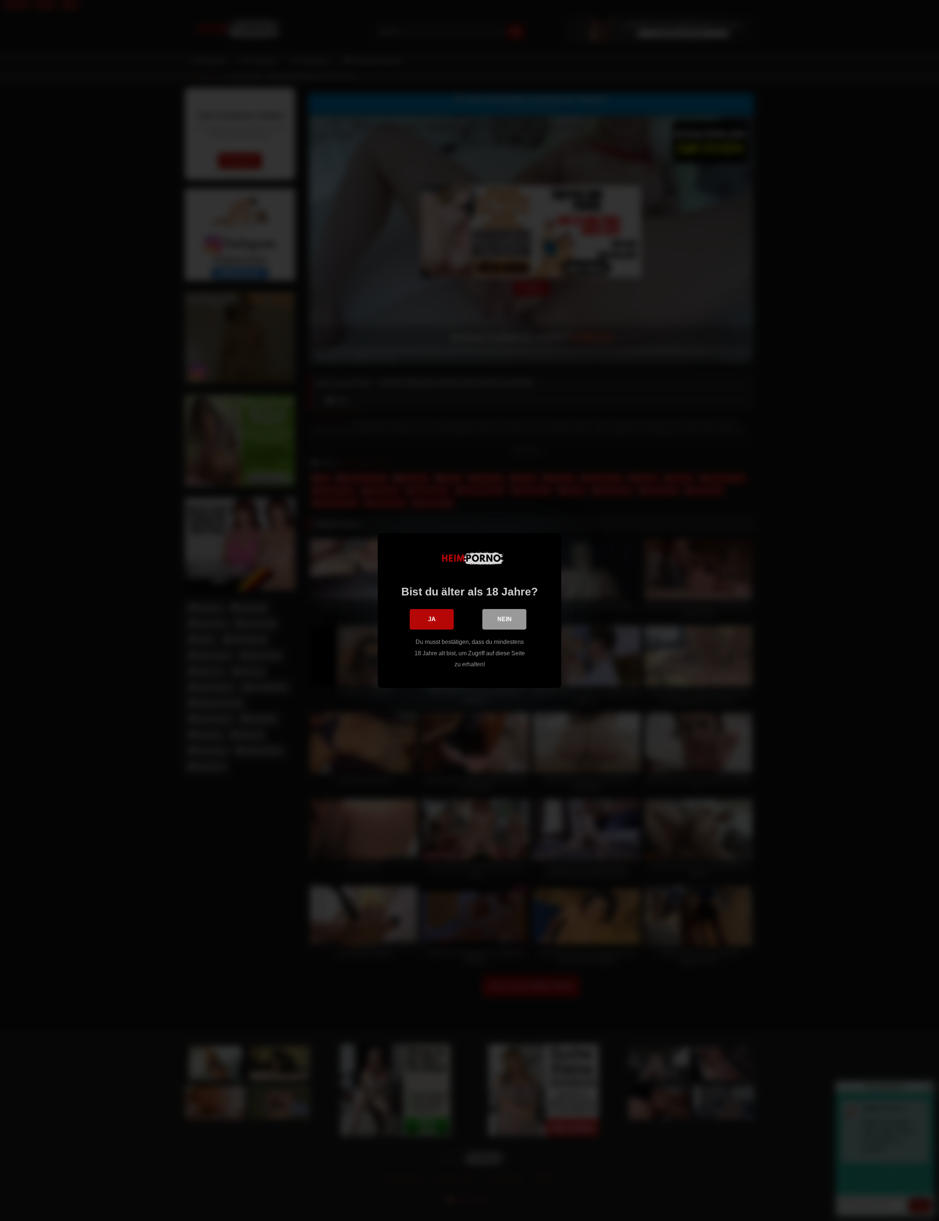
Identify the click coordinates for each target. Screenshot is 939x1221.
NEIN (504, 619)
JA (432, 619)
